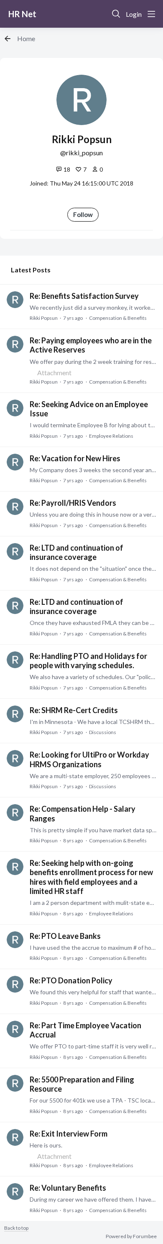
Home (26, 38)
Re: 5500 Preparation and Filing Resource (82, 1084)
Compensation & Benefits (118, 318)
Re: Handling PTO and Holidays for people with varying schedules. (88, 660)
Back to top (16, 1228)
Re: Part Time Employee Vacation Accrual (85, 1030)
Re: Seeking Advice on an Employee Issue (89, 409)
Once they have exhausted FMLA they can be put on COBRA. (93, 622)
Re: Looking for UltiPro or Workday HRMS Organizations (89, 759)
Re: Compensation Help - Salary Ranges (82, 813)
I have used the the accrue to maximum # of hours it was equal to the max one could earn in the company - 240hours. (93, 947)
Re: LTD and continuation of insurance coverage (76, 552)
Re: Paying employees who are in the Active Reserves (91, 345)
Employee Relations (111, 436)
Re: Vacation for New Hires (75, 458)
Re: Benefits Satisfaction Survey (84, 296)
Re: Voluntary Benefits (68, 1187)
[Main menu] (151, 13)
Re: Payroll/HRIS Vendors (73, 502)
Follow (83, 214)
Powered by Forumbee (131, 1236)
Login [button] (134, 14)
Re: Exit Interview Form (68, 1133)
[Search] (116, 13)
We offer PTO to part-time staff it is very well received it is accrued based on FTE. (93, 1046)
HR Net (22, 14)
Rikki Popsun (44, 318)
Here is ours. (46, 1145)
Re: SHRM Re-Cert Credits (74, 710)
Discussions (102, 732)
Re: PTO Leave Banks (65, 936)
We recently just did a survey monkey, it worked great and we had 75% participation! (93, 307)
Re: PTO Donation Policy (71, 980)
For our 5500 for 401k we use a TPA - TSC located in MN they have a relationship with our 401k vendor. (93, 1100)
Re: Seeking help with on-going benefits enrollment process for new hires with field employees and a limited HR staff (91, 876)
